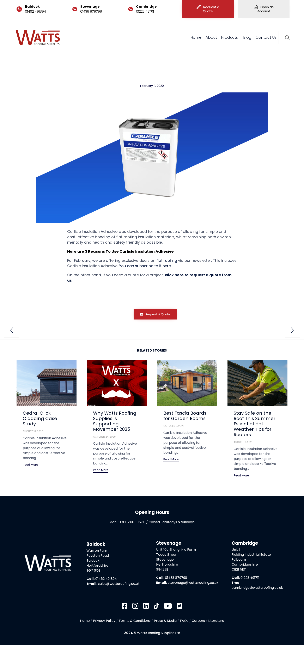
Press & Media (165, 620)
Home (195, 37)
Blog (247, 37)
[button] (208, 9)
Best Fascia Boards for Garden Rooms (184, 416)
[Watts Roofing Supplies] (37, 38)
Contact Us (266, 37)
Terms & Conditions (135, 620)
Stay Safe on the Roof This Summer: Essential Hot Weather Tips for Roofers (255, 424)
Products (229, 37)
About (211, 37)
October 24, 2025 (104, 436)
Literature (216, 620)
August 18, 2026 (33, 431)
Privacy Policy (104, 620)
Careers (198, 620)
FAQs (184, 620)
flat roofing (166, 260)
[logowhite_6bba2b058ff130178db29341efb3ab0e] (47, 592)
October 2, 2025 (173, 426)
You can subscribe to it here (145, 265)
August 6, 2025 (243, 442)
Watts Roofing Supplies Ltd (158, 633)
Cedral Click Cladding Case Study (40, 418)
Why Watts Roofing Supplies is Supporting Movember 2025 (114, 421)
